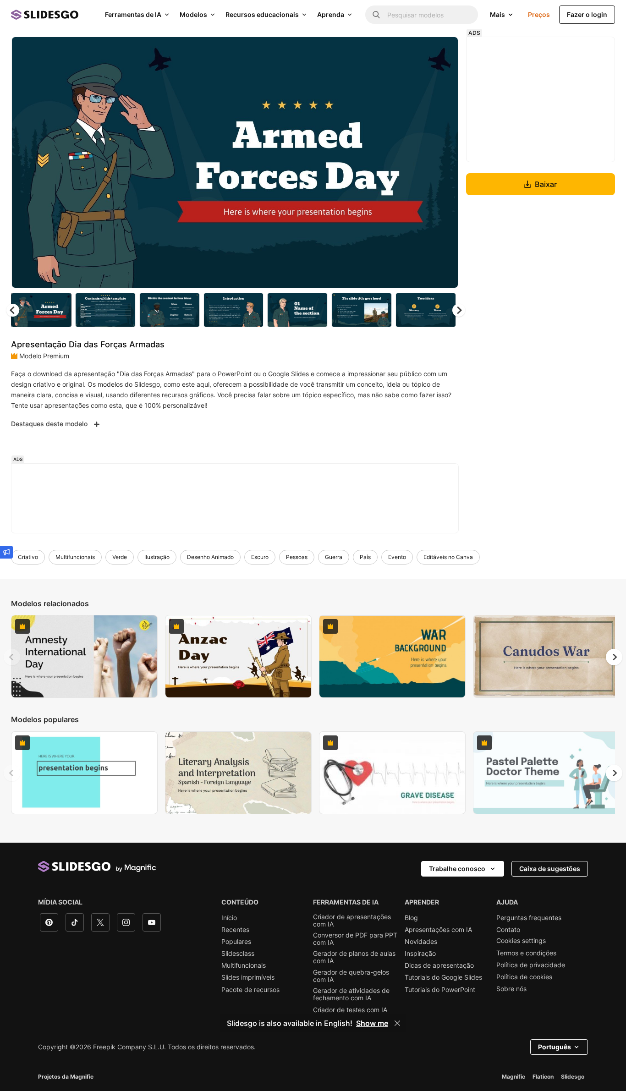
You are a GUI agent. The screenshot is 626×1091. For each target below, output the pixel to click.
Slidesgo (572, 1076)
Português (554, 1047)
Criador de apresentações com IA (352, 920)
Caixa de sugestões (549, 868)
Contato (508, 929)
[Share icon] (443, 51)
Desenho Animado (210, 557)
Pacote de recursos (250, 989)
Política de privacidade (530, 965)
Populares (236, 941)
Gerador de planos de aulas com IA (354, 957)
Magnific (513, 1076)
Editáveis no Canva (448, 557)
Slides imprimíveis (248, 977)
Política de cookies (524, 977)
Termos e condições (526, 953)
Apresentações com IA (438, 929)
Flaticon (543, 1076)
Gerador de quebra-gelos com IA (351, 976)
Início (229, 917)
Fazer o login (587, 14)
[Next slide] (444, 162)
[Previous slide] (12, 657)
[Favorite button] (419, 51)
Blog (411, 917)
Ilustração (157, 557)
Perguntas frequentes (528, 917)
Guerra (333, 557)
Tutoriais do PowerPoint (440, 989)
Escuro (260, 557)
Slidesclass (237, 953)
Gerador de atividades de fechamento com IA (351, 994)
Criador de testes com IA (350, 1010)
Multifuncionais (75, 557)
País (365, 557)
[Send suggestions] (6, 552)
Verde (119, 557)
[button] (459, 310)
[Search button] (376, 14)
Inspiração (420, 953)
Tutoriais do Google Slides (443, 977)
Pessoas (297, 557)
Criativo (28, 557)
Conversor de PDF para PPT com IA (355, 939)
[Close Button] (397, 1023)
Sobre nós (511, 988)
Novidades (421, 941)
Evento (397, 557)
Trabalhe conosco (457, 868)
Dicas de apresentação (439, 965)
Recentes (235, 929)
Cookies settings (521, 940)
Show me (372, 1023)
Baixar (546, 184)
